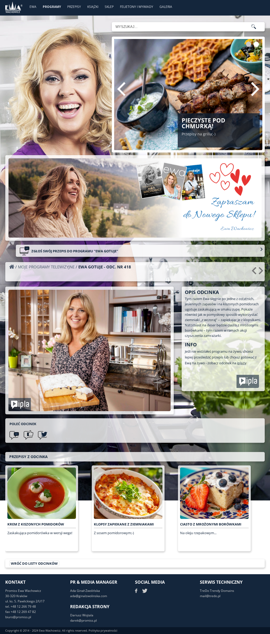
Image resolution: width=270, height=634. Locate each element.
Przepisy (74, 6)
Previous (121, 89)
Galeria (166, 6)
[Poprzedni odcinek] (255, 272)
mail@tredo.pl (210, 596)
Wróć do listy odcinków (34, 563)
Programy (52, 6)
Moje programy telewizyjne (46, 266)
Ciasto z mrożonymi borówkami (210, 524)
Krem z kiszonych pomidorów (35, 524)
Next (255, 89)
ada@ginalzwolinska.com (88, 596)
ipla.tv (242, 363)
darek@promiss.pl (83, 620)
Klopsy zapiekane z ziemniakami (124, 524)
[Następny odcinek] (262, 272)
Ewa (33, 6)
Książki (92, 6)
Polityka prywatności (103, 630)
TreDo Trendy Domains (217, 590)
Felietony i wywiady (136, 6)
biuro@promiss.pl (18, 617)
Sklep (109, 6)
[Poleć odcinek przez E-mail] (14, 435)
